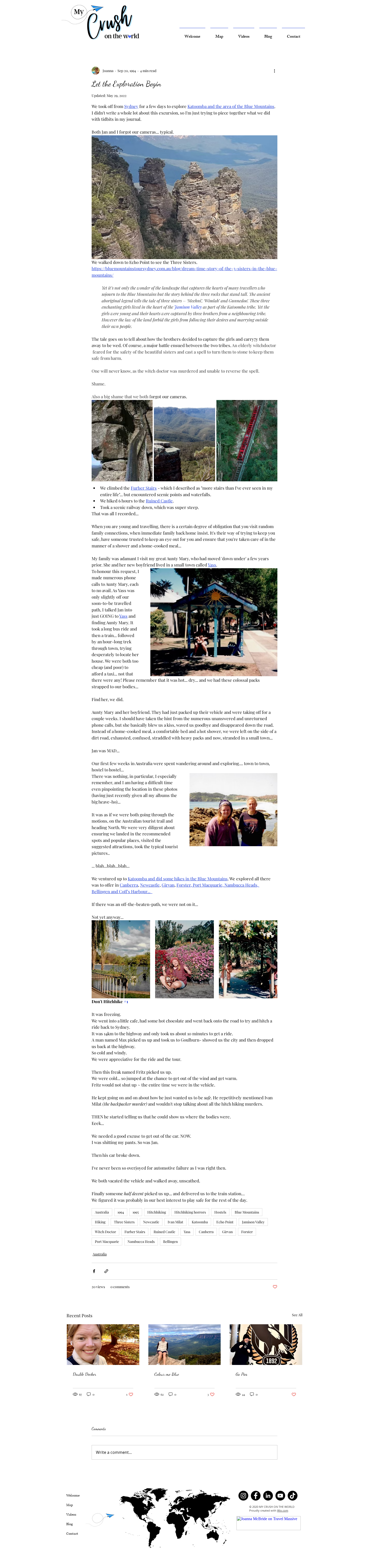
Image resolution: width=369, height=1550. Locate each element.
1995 (136, 1212)
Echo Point (224, 1222)
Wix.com (282, 1510)
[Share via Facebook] (94, 1271)
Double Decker (84, 1374)
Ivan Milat (175, 1222)
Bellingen (170, 1241)
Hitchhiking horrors (190, 1212)
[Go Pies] (266, 1344)
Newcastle (151, 1222)
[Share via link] (106, 1271)
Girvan (227, 1231)
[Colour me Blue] (184, 1344)
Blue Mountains (247, 1212)
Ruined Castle (164, 1231)
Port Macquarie (107, 1241)
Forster (247, 1231)
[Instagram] (243, 1496)
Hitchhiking (156, 1212)
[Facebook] (256, 1496)
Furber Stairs (135, 1231)
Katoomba (200, 1222)
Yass (187, 1231)
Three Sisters (124, 1222)
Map (69, 1505)
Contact (72, 1533)
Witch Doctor (105, 1231)
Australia (102, 1212)
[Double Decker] (103, 1344)
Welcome (73, 1495)
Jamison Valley (253, 1222)
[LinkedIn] (268, 1496)
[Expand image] (122, 440)
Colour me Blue (166, 1374)
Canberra (206, 1231)
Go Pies (241, 1374)
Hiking (100, 1222)
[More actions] (274, 71)
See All (297, 1314)
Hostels (220, 1212)
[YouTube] (280, 1496)
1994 (120, 1212)
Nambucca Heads (141, 1241)
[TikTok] (292, 1496)
